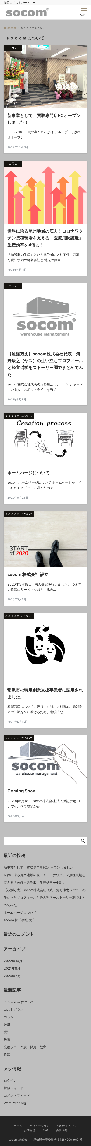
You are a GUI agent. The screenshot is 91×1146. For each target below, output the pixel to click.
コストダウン (13, 1009)
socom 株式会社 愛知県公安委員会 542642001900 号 (46, 1139)
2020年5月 (12, 976)
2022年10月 (13, 961)
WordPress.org (15, 1103)
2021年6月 (12, 968)
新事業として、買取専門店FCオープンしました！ (40, 867)
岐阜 (7, 1024)
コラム (9, 1017)
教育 (7, 1039)
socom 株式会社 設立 (19, 920)
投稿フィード (13, 1088)
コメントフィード (17, 1095)
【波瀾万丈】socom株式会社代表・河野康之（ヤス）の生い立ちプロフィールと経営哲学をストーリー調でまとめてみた (45, 897)
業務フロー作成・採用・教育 (25, 1047)
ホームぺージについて (20, 912)
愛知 (7, 1032)
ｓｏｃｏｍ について (19, 1002)
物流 (7, 1055)
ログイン (10, 1080)
